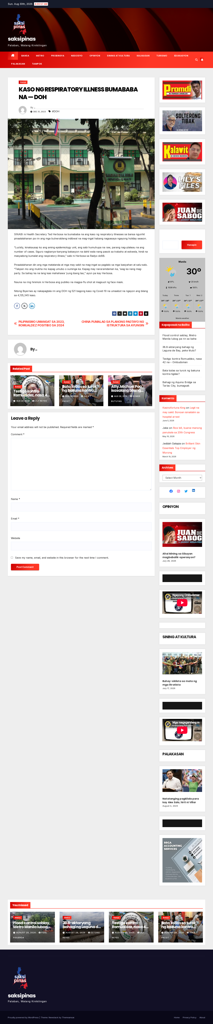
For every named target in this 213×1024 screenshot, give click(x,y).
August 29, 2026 (26, 932)
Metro (40, 55)
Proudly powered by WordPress (23, 1017)
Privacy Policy (189, 1017)
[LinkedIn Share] (32, 306)
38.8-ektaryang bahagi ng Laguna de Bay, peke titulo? (81, 926)
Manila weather (182, 318)
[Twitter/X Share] (24, 306)
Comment (17, 434)
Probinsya (57, 55)
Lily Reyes (41, 401)
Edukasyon (181, 55)
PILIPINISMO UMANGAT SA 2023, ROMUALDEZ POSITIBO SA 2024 (41, 323)
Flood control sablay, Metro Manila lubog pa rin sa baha (31, 926)
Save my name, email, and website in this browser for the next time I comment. (62, 557)
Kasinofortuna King (173, 407)
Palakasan (18, 63)
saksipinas (22, 39)
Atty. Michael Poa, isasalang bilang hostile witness (127, 390)
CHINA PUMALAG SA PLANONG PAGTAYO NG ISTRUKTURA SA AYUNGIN (113, 323)
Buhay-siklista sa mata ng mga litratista (179, 683)
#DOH (55, 111)
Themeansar (68, 1017)
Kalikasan (143, 55)
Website (15, 538)
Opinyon (95, 55)
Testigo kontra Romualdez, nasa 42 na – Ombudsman (31, 395)
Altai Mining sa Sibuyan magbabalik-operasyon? (179, 555)
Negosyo (77, 55)
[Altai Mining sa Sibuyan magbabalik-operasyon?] (182, 535)
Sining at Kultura (118, 55)
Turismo (161, 55)
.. (34, 107)
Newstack (53, 1017)
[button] (196, 59)
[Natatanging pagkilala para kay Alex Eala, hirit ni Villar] (182, 781)
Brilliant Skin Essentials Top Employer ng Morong (181, 448)
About (202, 1017)
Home (177, 1017)
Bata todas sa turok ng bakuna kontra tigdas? (79, 390)
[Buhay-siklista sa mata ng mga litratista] (182, 664)
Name (15, 499)
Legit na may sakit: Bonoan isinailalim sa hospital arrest (180, 412)
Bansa (25, 55)
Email (15, 518)
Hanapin (191, 244)
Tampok (37, 63)
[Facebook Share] (17, 306)
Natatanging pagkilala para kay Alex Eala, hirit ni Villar (180, 800)
